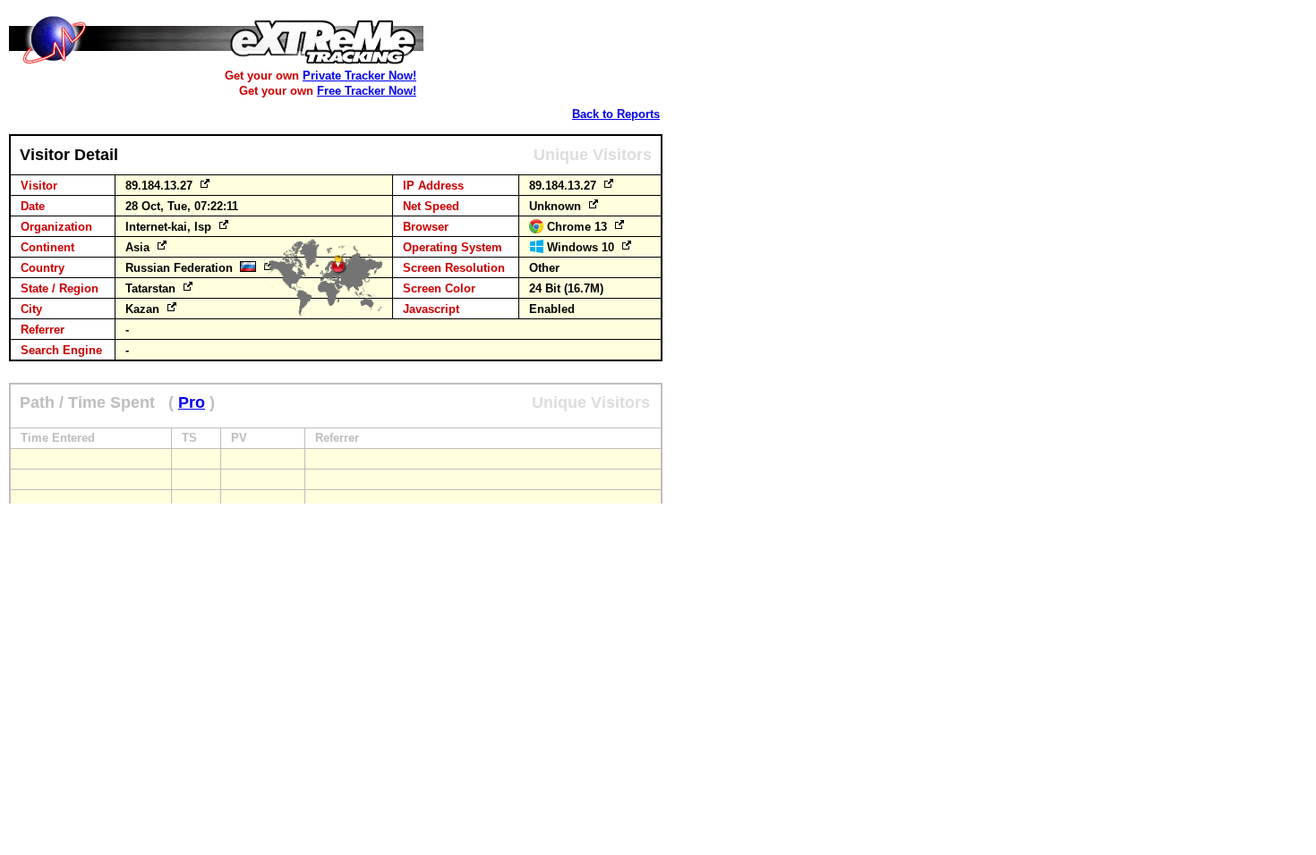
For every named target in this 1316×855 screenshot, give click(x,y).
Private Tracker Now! (359, 75)
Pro (191, 402)
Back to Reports (616, 114)
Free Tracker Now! (366, 90)
